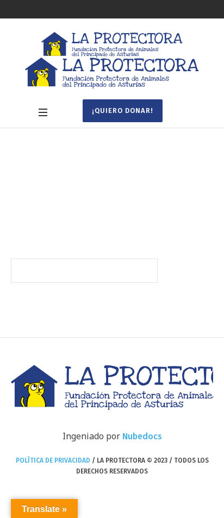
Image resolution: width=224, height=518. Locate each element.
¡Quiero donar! (122, 110)
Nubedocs (142, 436)
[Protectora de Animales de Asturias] (112, 60)
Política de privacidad (53, 460)
